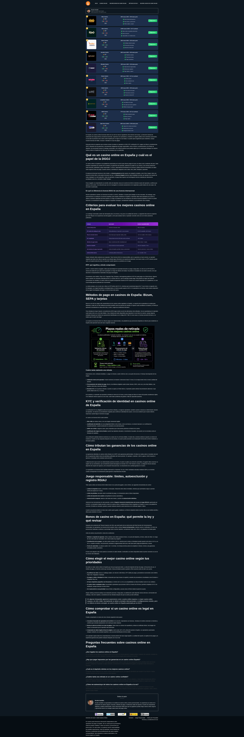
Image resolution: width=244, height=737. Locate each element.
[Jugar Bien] (122, 714)
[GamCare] (99, 714)
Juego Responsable (140, 717)
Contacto (131, 717)
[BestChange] (145, 714)
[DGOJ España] (133, 714)
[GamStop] (110, 714)
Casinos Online (103, 717)
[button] (107, 3)
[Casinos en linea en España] (88, 3)
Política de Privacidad (152, 717)
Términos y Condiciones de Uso (150, 719)
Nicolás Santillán (94, 9)
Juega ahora (152, 20)
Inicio (96, 3)
